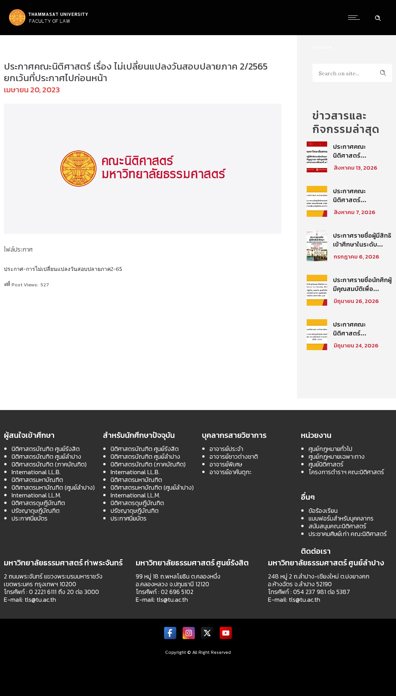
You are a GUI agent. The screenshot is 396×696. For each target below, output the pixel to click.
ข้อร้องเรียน (323, 510)
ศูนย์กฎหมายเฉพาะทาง (337, 456)
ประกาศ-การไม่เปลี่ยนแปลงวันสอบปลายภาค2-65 (63, 268)
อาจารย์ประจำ (226, 448)
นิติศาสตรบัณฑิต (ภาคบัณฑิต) (49, 464)
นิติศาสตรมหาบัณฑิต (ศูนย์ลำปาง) (53, 487)
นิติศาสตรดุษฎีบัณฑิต (38, 502)
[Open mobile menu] (356, 17)
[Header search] (378, 17)
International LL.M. (36, 495)
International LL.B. (36, 471)
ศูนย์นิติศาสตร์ (326, 464)
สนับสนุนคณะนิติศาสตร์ (337, 526)
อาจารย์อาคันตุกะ (230, 471)
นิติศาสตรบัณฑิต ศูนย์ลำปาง (46, 456)
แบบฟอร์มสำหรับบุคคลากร (341, 518)
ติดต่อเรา (316, 551)
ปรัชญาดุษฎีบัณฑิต (36, 510)
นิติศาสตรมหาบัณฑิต (37, 479)
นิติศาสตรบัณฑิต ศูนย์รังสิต (46, 448)
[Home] (49, 24)
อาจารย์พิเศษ (226, 464)
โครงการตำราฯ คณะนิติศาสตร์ (346, 471)
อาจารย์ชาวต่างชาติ (234, 456)
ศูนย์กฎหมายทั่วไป (330, 448)
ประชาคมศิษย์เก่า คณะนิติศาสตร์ (348, 533)
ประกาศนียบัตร (30, 518)
